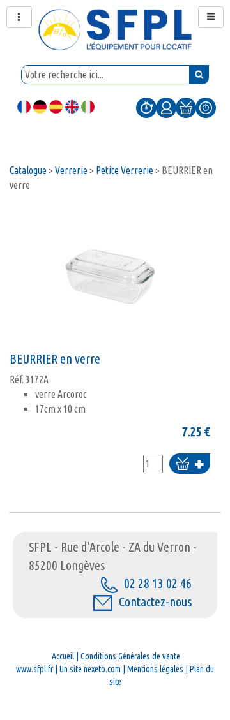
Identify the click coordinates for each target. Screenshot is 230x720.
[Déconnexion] (205, 107)
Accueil (63, 656)
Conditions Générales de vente (130, 656)
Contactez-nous (155, 601)
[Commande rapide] (146, 107)
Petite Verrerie (124, 170)
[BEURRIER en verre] (110, 275)
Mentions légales (155, 669)
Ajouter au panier (190, 464)
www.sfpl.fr (34, 669)
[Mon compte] (166, 107)
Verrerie (71, 170)
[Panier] (185, 107)
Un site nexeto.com (90, 669)
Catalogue (28, 170)
